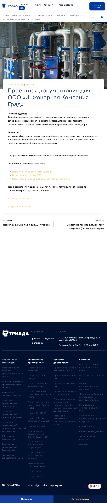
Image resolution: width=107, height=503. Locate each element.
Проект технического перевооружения (32, 171)
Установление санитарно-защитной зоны (90, 408)
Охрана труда (73, 15)
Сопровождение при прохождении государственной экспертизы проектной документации (65, 405)
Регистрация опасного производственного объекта (12, 384)
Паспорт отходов (36, 426)
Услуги (37, 5)
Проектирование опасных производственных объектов (41, 179)
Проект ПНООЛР (37, 413)
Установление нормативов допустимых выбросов (92, 418)
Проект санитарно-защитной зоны (38, 385)
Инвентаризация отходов (36, 377)
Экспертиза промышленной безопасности (9, 403)
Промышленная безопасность (16, 15)
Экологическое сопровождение (36, 465)
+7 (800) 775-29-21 (18, 198)
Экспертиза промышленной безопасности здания (12, 414)
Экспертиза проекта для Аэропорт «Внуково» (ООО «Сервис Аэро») (85, 224)
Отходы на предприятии (91, 431)
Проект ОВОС (35, 471)
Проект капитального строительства (65, 393)
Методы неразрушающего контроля (88, 386)
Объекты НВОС (87, 426)
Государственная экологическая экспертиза (36, 455)
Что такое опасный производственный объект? (89, 367)
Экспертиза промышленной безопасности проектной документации (14, 426)
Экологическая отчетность (87, 438)
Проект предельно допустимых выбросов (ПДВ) (39, 394)
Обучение (35, 19)
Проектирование (42, 15)
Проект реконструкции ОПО (27, 175)
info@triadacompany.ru (19, 206)
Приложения (37, 343)
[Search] (102, 17)
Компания (48, 5)
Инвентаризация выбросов (36, 369)
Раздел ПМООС (36, 476)
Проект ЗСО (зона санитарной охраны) (38, 419)
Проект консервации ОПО (65, 377)
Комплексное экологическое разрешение (35, 444)
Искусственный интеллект (15, 19)
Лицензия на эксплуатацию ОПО (11, 394)
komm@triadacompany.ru (45, 485)
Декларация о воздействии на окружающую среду (38, 434)
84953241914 (11, 485)
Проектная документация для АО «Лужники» (26, 222)
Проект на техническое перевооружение (66, 369)
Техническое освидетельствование (12, 456)
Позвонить (26, 499)
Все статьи (84, 444)
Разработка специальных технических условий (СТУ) (65, 420)
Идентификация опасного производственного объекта (12, 372)
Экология (58, 15)
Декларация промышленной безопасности (9, 447)
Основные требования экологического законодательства (91, 397)
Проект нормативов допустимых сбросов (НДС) (38, 405)
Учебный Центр (66, 5)
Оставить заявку (80, 499)
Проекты (29, 85)
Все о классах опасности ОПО (91, 377)
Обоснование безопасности (8, 437)
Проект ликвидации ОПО (64, 385)
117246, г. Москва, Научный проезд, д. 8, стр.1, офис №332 (79, 338)
